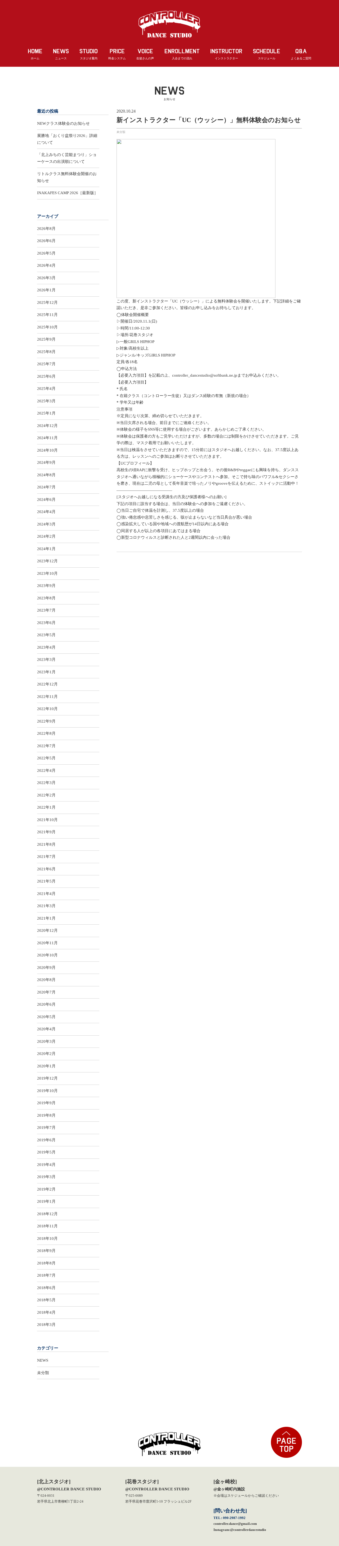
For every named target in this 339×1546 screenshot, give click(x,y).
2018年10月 (47, 1238)
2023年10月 (47, 573)
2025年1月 (46, 413)
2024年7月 (46, 487)
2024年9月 (46, 462)
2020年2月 (46, 1054)
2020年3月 (46, 1041)
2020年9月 (46, 967)
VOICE (145, 54)
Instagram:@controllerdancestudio (239, 1530)
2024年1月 (46, 549)
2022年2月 (46, 795)
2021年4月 (46, 894)
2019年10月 (47, 1091)
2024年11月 (47, 438)
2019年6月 (46, 1140)
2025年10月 (47, 327)
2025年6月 (46, 376)
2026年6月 (46, 241)
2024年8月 (46, 475)
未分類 (121, 131)
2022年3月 (46, 783)
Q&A (301, 54)
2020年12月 (47, 930)
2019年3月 (46, 1177)
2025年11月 (47, 315)
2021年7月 (46, 856)
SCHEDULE (266, 54)
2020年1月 (46, 1066)
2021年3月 (46, 906)
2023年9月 (46, 585)
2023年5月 (46, 635)
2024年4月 (46, 512)
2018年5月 (46, 1300)
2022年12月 (47, 684)
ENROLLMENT (182, 54)
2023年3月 (46, 659)
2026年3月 (46, 278)
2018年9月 (46, 1251)
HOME (35, 54)
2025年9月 (46, 339)
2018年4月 (46, 1312)
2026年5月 (46, 253)
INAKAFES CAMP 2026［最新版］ (67, 193)
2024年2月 (46, 536)
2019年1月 (46, 1201)
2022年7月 (46, 746)
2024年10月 (47, 450)
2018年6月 (46, 1288)
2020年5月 (46, 1017)
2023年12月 (47, 561)
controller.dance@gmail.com (235, 1524)
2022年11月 (47, 696)
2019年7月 (46, 1127)
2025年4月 (46, 388)
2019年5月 (46, 1152)
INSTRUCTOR (226, 54)
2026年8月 (46, 228)
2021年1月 (46, 918)
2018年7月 (46, 1275)
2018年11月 (47, 1226)
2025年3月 (46, 401)
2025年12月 (47, 302)
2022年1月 (46, 807)
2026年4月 (46, 265)
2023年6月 (46, 623)
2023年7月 (46, 610)
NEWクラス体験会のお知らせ (63, 123)
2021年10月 (47, 820)
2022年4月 (46, 770)
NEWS (61, 54)
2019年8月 (46, 1115)
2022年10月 (47, 709)
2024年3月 (46, 524)
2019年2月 (46, 1189)
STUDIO (88, 54)
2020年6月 (46, 1004)
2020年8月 (46, 980)
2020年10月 (47, 955)
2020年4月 (46, 1029)
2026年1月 (46, 290)
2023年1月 (46, 672)
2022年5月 (46, 758)
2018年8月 (46, 1263)
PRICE (117, 54)
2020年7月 (46, 992)
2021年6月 (46, 869)
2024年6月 (46, 499)
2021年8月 (46, 844)
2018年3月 (46, 1324)
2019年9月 (46, 1103)
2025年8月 (46, 352)
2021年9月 (46, 832)
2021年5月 (46, 881)
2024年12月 (47, 426)
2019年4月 (46, 1164)
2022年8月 (46, 733)
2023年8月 (46, 598)
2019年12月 (47, 1078)
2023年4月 (46, 647)
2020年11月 (47, 943)
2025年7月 (46, 364)
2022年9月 (46, 721)
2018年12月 (47, 1214)
